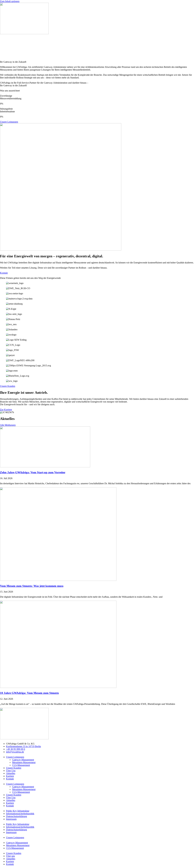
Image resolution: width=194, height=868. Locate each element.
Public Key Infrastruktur (17, 811)
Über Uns (10, 770)
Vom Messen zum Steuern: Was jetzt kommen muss (31, 585)
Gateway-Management (23, 759)
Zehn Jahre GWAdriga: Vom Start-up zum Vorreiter (32, 472)
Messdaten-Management (23, 762)
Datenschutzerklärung (16, 816)
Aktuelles (10, 773)
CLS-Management (21, 765)
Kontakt (10, 778)
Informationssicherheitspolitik (20, 813)
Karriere (10, 776)
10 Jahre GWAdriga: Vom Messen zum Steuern (29, 693)
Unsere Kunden (13, 768)
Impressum (11, 819)
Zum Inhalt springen (9, 1)
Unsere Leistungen (15, 757)
